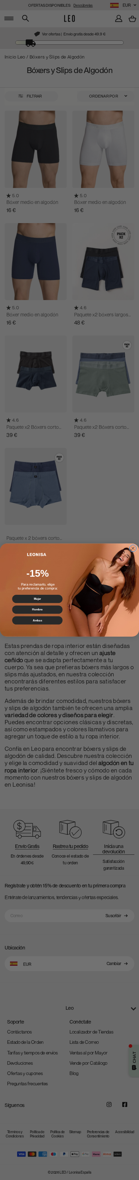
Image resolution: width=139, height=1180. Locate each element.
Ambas (37, 620)
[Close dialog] (133, 548)
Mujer (37, 598)
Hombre (37, 609)
